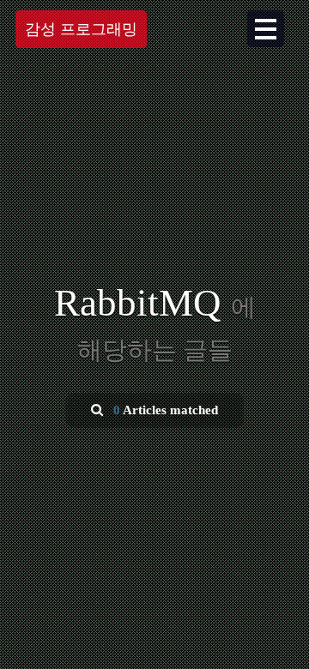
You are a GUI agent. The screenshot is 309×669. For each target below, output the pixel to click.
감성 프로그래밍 (81, 29)
